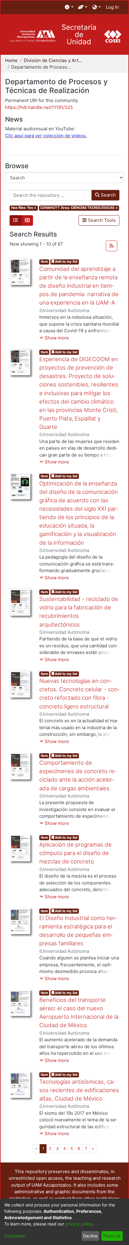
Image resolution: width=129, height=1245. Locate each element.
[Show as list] (16, 220)
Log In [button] (112, 7)
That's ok (112, 1235)
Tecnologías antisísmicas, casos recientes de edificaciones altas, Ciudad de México (79, 1090)
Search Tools (101, 220)
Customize (14, 1235)
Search (108, 195)
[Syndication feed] (111, 245)
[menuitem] (69, 7)
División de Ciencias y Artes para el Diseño (54, 60)
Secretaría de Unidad (79, 34)
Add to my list (65, 261)
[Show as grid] (27, 220)
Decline (90, 1235)
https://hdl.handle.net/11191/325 (39, 107)
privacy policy (79, 1223)
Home (11, 60)
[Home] (32, 36)
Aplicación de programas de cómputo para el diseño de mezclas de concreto (75, 853)
